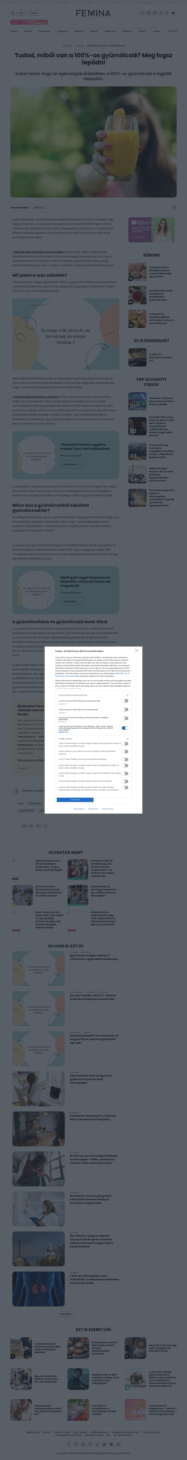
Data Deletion (79, 809)
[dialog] (93, 730)
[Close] (137, 651)
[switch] (125, 700)
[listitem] (93, 695)
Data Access (93, 809)
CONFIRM (75, 800)
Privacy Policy (107, 809)
